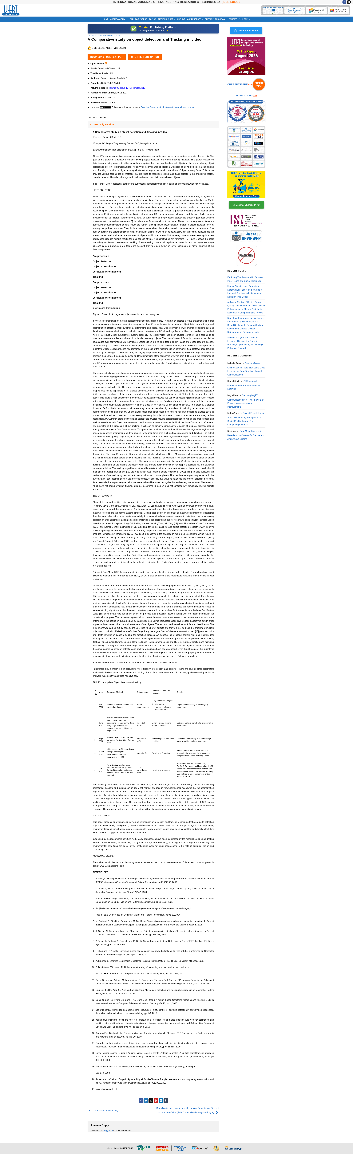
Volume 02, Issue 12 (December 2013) (104, 35)
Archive (181, 19)
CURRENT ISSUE (237, 84)
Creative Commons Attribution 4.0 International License (167, 107)
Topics (152, 19)
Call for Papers (138, 19)
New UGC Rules (244, 95)
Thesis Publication (215, 19)
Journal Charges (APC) (248, 205)
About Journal (118, 19)
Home (105, 19)
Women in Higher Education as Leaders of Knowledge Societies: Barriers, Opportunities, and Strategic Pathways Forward (245, 342)
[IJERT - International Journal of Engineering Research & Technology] (11, 10)
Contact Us (235, 19)
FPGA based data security (105, 1110)
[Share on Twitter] (146, 1100)
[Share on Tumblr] (166, 1100)
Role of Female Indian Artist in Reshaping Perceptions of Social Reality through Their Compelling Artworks (245, 419)
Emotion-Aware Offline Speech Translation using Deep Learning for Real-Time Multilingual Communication (246, 369)
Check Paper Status (248, 30)
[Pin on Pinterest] (156, 1100)
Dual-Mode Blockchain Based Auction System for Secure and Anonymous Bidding (245, 435)
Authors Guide (165, 19)
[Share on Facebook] (141, 1100)
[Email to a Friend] (151, 1100)
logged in (108, 1130)
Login (245, 19)
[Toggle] (90, 118)
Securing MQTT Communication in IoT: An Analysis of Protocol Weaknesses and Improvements (245, 401)
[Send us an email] (349, 2)
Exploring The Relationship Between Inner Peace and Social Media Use (245, 279)
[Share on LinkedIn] (161, 1100)
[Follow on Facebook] (344, 2)
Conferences (194, 19)
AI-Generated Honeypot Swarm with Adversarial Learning (243, 385)
